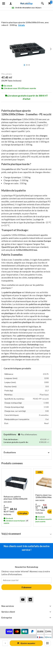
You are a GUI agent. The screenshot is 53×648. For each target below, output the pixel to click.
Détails (21, 25)
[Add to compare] (26, 520)
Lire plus (22, 513)
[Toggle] (48, 452)
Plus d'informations (29, 434)
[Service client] (26, 611)
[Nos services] (26, 606)
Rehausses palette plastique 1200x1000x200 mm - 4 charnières (15, 497)
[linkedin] (30, 599)
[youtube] (22, 599)
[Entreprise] (26, 617)
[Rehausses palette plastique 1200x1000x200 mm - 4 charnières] (16, 483)
